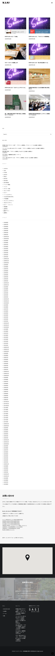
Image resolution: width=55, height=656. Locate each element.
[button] (52, 2)
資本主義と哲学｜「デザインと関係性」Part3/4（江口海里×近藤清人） (21, 626)
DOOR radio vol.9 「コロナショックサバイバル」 (15, 87)
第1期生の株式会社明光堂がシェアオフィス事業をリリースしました (39, 114)
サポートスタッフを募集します (11, 62)
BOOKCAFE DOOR (6, 609)
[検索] (27, 134)
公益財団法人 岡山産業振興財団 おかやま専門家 (12, 526)
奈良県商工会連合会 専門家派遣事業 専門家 (11, 521)
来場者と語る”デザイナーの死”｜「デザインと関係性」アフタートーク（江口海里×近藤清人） (21, 611)
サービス (5, 613)
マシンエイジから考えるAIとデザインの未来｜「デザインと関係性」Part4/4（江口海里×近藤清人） (21, 619)
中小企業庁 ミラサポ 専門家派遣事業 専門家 (11, 524)
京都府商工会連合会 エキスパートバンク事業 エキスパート (14, 525)
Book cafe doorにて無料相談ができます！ (12, 511)
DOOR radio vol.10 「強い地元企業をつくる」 (39, 62)
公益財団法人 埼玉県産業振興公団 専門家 (11, 528)
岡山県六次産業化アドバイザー (8, 529)
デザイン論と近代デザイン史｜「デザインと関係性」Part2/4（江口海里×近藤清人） (21, 637)
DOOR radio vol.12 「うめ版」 (11, 36)
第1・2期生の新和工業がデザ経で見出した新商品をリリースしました (15, 114)
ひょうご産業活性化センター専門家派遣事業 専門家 (12, 519)
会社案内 (5, 611)
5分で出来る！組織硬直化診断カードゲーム (20, 631)
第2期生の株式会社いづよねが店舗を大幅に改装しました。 (39, 88)
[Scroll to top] (53, 653)
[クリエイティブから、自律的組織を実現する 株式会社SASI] (6, 3)
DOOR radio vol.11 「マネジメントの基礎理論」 (39, 36)
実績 (4, 615)
